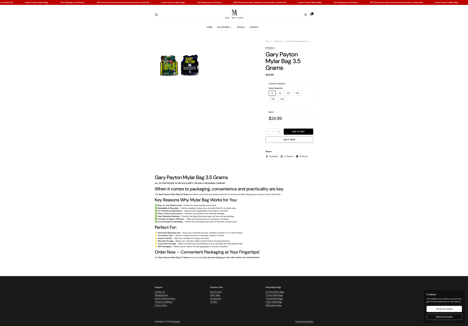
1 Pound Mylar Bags (274, 298)
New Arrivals (215, 292)
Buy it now (289, 139)
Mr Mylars (270, 48)
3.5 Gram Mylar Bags (275, 292)
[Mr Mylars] (234, 15)
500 (282, 99)
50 (280, 93)
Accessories (215, 298)
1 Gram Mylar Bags (274, 302)
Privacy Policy (161, 305)
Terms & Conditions (163, 302)
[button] (156, 14)
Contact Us (160, 292)
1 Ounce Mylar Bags (274, 295)
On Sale (213, 302)
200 (297, 93)
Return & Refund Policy (165, 298)
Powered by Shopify (304, 321)
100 (288, 93)
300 (273, 99)
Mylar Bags (215, 295)
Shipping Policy (161, 295)
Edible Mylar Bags (274, 305)
